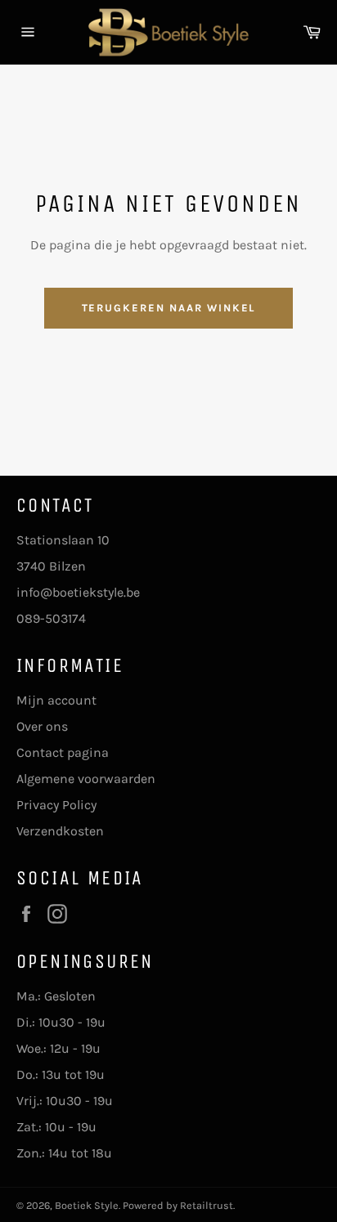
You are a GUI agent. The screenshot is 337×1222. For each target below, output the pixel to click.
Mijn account (56, 700)
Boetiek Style (87, 1205)
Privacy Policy (56, 804)
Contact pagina (62, 752)
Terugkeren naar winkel (169, 308)
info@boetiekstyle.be (78, 592)
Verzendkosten (60, 831)
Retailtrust (206, 1205)
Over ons (42, 726)
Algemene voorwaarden (85, 778)
